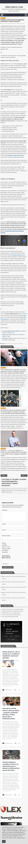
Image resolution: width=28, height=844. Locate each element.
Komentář (4, 510)
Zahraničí (3, 18)
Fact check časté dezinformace (10, 616)
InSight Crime (5, 334)
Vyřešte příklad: (6, 555)
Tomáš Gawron (12, 23)
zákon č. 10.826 (23, 64)
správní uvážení (19, 343)
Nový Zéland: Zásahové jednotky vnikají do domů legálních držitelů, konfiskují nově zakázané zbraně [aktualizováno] (13, 411)
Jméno (4, 524)
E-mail (4, 530)
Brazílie (7, 343)
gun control (12, 343)
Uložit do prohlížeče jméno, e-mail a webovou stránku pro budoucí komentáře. (6, 548)
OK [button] (4, 841)
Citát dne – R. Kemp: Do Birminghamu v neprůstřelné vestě (4, 475)
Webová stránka (6, 535)
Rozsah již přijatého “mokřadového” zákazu (12, 611)
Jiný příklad (5, 563)
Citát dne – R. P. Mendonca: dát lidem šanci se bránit (24, 475)
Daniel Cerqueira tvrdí (18, 255)
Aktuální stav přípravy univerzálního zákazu (13, 609)
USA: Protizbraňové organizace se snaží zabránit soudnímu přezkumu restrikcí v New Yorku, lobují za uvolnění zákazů (13, 371)
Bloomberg (4, 338)
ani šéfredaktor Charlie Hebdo (12, 155)
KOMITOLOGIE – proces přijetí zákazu (11, 613)
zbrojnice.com (14, 7)
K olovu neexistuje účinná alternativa (11, 614)
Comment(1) (21, 23)
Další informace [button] (21, 837)
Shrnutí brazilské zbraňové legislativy (11, 331)
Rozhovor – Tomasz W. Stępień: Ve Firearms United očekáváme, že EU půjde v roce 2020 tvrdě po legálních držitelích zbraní (14, 453)
